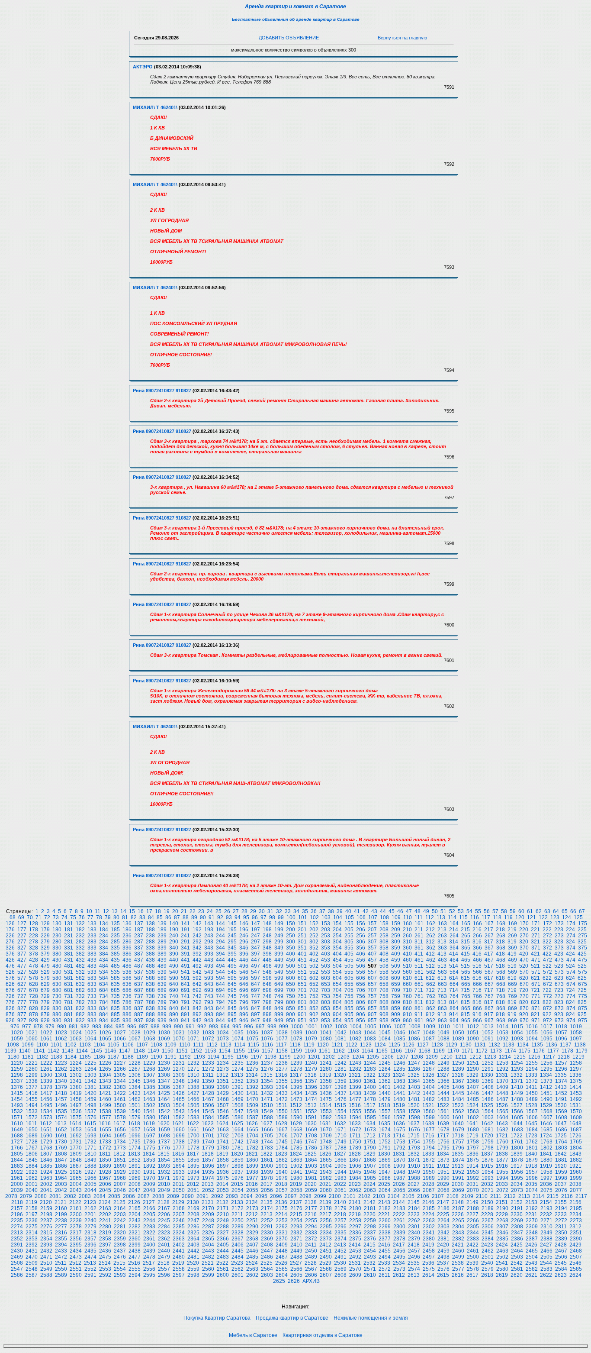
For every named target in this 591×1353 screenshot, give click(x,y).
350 (290, 948)
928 (33, 1020)
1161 (325, 1051)
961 (419, 1020)
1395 (296, 1087)
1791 (385, 1148)
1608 (561, 1117)
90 (203, 917)
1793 (414, 1148)
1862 (282, 1160)
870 (524, 1008)
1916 (502, 1166)
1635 (384, 1124)
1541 (149, 1111)
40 (348, 911)
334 (103, 948)
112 (429, 917)
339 (162, 948)
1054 (517, 1033)
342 (197, 948)
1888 (90, 1166)
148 (267, 923)
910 (407, 1014)
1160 (310, 1051)
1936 (223, 1172)
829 (45, 1008)
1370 (502, 1081)
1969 (134, 1178)
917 (488, 1014)
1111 (198, 1045)
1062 (61, 1039)
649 (278, 984)
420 (523, 954)
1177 (553, 1051)
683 (91, 990)
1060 (32, 1039)
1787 (326, 1148)
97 (263, 917)
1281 (340, 1069)
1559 (414, 1111)
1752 (385, 1142)
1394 (282, 1087)
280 (56, 942)
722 (547, 990)
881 (68, 1014)
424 (570, 954)
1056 (546, 1033)
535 (115, 972)
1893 (164, 1166)
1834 (443, 1154)
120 (519, 917)
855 (348, 1008)
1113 (225, 1045)
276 (10, 942)
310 (407, 942)
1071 (193, 1039)
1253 (502, 1063)
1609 (576, 1117)
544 (220, 972)
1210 (446, 1057)
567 (489, 972)
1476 (340, 1099)
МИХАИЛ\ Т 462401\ (155, 107)
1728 (32, 1142)
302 (313, 942)
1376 (17, 1087)
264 (454, 936)
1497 (76, 1105)
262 (430, 936)
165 (465, 923)
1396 (311, 1087)
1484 (458, 1099)
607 (372, 978)
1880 (546, 1160)
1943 (326, 1172)
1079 (311, 1039)
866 (477, 1008)
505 (348, 966)
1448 (502, 1093)
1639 (443, 1124)
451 (302, 960)
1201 (314, 1057)
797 (255, 1002)
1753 (399, 1142)
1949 (414, 1172)
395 (232, 954)
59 (513, 911)
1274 (237, 1069)
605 (348, 978)
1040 (311, 1033)
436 (127, 960)
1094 (532, 1039)
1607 (546, 1117)
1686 (561, 1130)
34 (296, 911)
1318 (311, 1075)
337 (138, 948)
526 (10, 972)
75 (73, 917)
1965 (76, 1178)
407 (372, 954)
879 (45, 1014)
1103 (85, 1045)
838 (150, 1008)
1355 (282, 1081)
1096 (561, 1039)
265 (465, 936)
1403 (414, 1087)
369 (512, 948)
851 (302, 1008)
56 (487, 911)
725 (582, 990)
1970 (149, 1178)
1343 (105, 1081)
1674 (385, 1130)
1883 (17, 1166)
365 (465, 948)
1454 (17, 1099)
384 (103, 954)
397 (255, 954)
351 (302, 948)
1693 (90, 1136)
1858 (223, 1160)
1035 (237, 1033)
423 (558, 954)
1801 (532, 1148)
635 (115, 984)
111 (418, 917)
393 (208, 954)
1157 (267, 1051)
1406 (458, 1087)
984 (108, 1027)
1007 (400, 1027)
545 (232, 972)
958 (384, 1020)
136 (127, 923)
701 (302, 990)
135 (115, 923)
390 (173, 954)
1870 (399, 1160)
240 (173, 936)
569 (512, 972)
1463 (149, 1099)
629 (45, 984)
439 (162, 960)
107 (372, 917)
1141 (39, 1051)
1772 (105, 1148)
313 (441, 942)
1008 (414, 1027)
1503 (164, 1105)
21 (184, 911)
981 (73, 1027)
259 (395, 936)
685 (115, 990)
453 (325, 960)
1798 (488, 1148)
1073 (223, 1039)
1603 (488, 1117)
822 (547, 1002)
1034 (223, 1033)
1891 (134, 1166)
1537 (90, 1111)
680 (56, 990)
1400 (370, 1087)
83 (142, 917)
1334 (546, 1075)
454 (337, 960)
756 (360, 996)
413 (441, 954)
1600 (443, 1117)
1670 (326, 1130)
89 (194, 917)
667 (489, 984)
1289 (458, 1069)
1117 (281, 1045)
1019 (576, 1027)
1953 (473, 1172)
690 (173, 990)
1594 (355, 1117)
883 (91, 1014)
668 (500, 984)
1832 (414, 1154)
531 (68, 972)
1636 (399, 1124)
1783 (267, 1148)
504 (337, 966)
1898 (237, 1166)
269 (512, 936)
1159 (296, 1051)
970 (524, 1020)
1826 (325, 1154)
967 (489, 1020)
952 (313, 1020)
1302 (76, 1075)
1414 (575, 1087)
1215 (520, 1057)
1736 (149, 1142)
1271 (193, 1069)
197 (255, 930)
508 (384, 966)
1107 (142, 1045)
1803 (561, 1148)
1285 (399, 1069)
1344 (120, 1081)
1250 (458, 1063)
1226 (105, 1063)
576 (10, 978)
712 (430, 990)
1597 (399, 1117)
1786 (311, 1148)
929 (45, 1020)
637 (138, 984)
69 (21, 917)
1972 (179, 1178)
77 (90, 917)
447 (255, 960)
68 (13, 917)
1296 (561, 1069)
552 (313, 972)
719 (512, 990)
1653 (76, 1130)
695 (232, 990)
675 (582, 984)
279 (45, 942)
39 (340, 911)
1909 (399, 1166)
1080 (326, 1039)
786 (127, 1002)
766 (477, 996)
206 (360, 930)
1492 (576, 1099)
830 (56, 1008)
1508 (237, 1105)
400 (290, 954)
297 (255, 942)
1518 (384, 1105)
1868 (370, 1160)
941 (185, 1020)
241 (185, 936)
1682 (502, 1130)
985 (120, 1027)
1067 (134, 1039)
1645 (531, 1124)
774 (570, 996)
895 (232, 1014)
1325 (414, 1075)
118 (497, 917)
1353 (252, 1081)
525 (582, 966)
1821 (252, 1154)
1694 (105, 1136)
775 (582, 996)
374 (570, 948)
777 (21, 1002)
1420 (90, 1093)
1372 (532, 1081)
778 (33, 1002)
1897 (223, 1166)
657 (372, 984)
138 (150, 923)
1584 (208, 1117)
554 (337, 972)
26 (227, 911)
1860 (252, 1160)
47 (409, 911)
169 (512, 923)
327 (21, 948)
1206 (388, 1057)
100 (291, 917)
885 (115, 1014)
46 (400, 911)
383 (91, 954)
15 (132, 911)
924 (570, 1014)
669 (512, 984)
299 (278, 942)
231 (68, 936)
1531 (575, 1105)
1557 (385, 1111)
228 (33, 936)
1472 (282, 1099)
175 (582, 923)
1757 (458, 1142)
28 (244, 911)
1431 (252, 1093)
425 (582, 954)
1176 (539, 1051)
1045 (385, 1033)
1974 (208, 1178)
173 (559, 923)
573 (559, 972)
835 (115, 1008)
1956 (517, 1172)
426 (10, 960)
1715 (414, 1136)
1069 (164, 1039)
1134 (523, 1045)
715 (465, 990)
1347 (164, 1081)
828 (33, 1008)
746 (243, 996)
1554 (340, 1111)
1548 (252, 1111)
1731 (76, 1142)
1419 (76, 1093)
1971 (164, 1178)
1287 (429, 1069)
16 (141, 911)
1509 (252, 1105)
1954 (488, 1172)
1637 (414, 1124)
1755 (429, 1142)
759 (395, 996)
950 (290, 1020)
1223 (61, 1063)
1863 (296, 1160)
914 (453, 1014)
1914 (472, 1166)
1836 (472, 1154)
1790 (370, 1148)
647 (255, 984)
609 (395, 978)
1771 (90, 1148)
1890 (120, 1166)
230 (56, 936)
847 (255, 1008)
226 (10, 936)
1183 (56, 1057)
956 (360, 1020)
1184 (71, 1057)
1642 (487, 1124)
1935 (208, 1172)
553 (325, 972)
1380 (76, 1087)
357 (372, 948)
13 (115, 911)
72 (47, 917)
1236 (252, 1063)
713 (441, 990)
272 (547, 936)
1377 (32, 1087)
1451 (546, 1093)
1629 (296, 1124)
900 (290, 1014)
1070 (179, 1039)
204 (337, 930)
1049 (443, 1033)
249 (278, 936)
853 (325, 1008)
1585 (223, 1117)
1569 (561, 1111)
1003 (341, 1027)
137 (138, 923)
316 (477, 942)
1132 (494, 1045)
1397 (326, 1087)
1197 (256, 1057)
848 (267, 1008)
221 (535, 930)
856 (360, 1008)
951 (302, 1020)
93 (229, 917)
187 (138, 930)
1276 (267, 1069)
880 (56, 1014)
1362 (385, 1081)
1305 (120, 1075)
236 (127, 936)
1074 (237, 1039)
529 (45, 972)
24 (210, 911)
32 (279, 911)
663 (442, 984)
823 (558, 1002)
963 (442, 1020)
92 (220, 917)
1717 (443, 1136)
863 (442, 1008)
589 (162, 978)
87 (177, 917)
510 (407, 966)
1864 (311, 1160)
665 (465, 984)
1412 (546, 1087)
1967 (105, 1178)
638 (150, 984)
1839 (517, 1154)
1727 (17, 1142)
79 (108, 917)
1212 (475, 1057)
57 (495, 911)
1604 (502, 1117)
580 (56, 978)
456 (360, 960)
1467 (208, 1099)
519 (512, 966)
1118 (295, 1045)
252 (313, 936)
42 (366, 911)
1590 (296, 1117)
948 (267, 1020)
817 (488, 1002)
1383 (120, 1087)
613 (441, 978)
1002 (326, 1027)
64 (556, 911)
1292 (502, 1069)
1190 (156, 1057)
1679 (458, 1130)
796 (243, 1002)
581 (68, 978)
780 (56, 1002)
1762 (532, 1142)
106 (361, 917)
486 (127, 966)
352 (313, 948)
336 (127, 948)
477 (21, 966)
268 (500, 936)
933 (91, 1020)
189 (162, 930)
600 (290, 978)
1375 (576, 1081)
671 (535, 984)
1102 (71, 1045)
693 (208, 990)
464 (454, 960)
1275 (252, 1069)
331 (68, 948)
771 (535, 996)
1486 (488, 1099)
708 (384, 990)
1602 (473, 1117)
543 (208, 972)
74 (64, 917)
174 (570, 923)
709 (395, 990)
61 (530, 911)
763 (442, 996)
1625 (237, 1124)
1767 (32, 1148)
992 (201, 1027)
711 (418, 990)
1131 (480, 1045)
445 (232, 960)
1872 (429, 1160)
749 (278, 996)
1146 (110, 1051)
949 (278, 1020)
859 (395, 1008)
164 (454, 923)
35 (305, 911)
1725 (561, 1136)
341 (185, 948)
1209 (432, 1057)
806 (360, 1002)
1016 (532, 1027)
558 (384, 972)
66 (573, 911)
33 (288, 911)
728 (33, 996)
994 (225, 1027)
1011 (458, 1027)
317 (488, 942)
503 (325, 966)
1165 (382, 1051)
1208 (417, 1057)
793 (208, 1002)
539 (162, 972)
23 (201, 911)
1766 (17, 1148)
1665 (252, 1130)
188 (150, 930)
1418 (61, 1093)
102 (314, 917)
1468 (223, 1099)
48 (417, 911)
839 (162, 1008)
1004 (356, 1027)
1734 (120, 1142)
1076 (267, 1039)
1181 (28, 1057)
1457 (61, 1099)
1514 (325, 1105)
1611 (31, 1124)
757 (372, 996)
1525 (487, 1105)
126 (10, 923)
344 (220, 948)
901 (302, 1014)
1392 (252, 1087)
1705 (267, 1136)
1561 (443, 1111)
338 (150, 948)
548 (267, 972)
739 (162, 996)
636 (127, 984)
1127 (423, 1045)
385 (115, 954)
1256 (546, 1063)
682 (80, 990)
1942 (311, 1172)
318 (500, 942)
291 (185, 942)
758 (384, 996)
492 (197, 966)
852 (313, 1008)
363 (442, 948)
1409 (502, 1087)
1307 (149, 1075)
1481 (414, 1099)
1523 (458, 1105)
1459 (90, 1099)
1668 (296, 1130)
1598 (414, 1117)
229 (45, 936)
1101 (56, 1045)
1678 (443, 1130)
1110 (184, 1045)
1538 (105, 1111)
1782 (252, 1148)
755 (348, 996)
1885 (46, 1166)
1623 (208, 1124)
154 (337, 923)
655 (348, 984)
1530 (561, 1105)
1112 (212, 1045)
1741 (223, 1142)
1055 (532, 1033)
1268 (149, 1069)
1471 (267, 1099)
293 (208, 942)
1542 (164, 1111)
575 (582, 972)
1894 (179, 1166)
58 (504, 911)
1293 (517, 1069)
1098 (13, 1045)
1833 (428, 1154)
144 (220, 923)
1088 (443, 1039)
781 (68, 1002)
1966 (90, 1178)
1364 (414, 1081)
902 (313, 1014)
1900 (267, 1166)
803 (325, 1002)
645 (232, 984)
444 (220, 960)
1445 (458, 1093)
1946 (370, 1172)
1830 (384, 1154)
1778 (193, 1148)
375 (582, 948)
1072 (208, 1039)
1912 (443, 1166)
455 (348, 960)
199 (278, 930)
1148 (139, 1051)
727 (21, 996)
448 (267, 960)
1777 (179, 1148)
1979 (282, 1178)
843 (208, 1008)
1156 (253, 1051)
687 (138, 990)
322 (547, 942)
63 (547, 911)
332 (80, 948)
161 (419, 923)
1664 (237, 1130)
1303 (90, 1075)
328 (33, 948)
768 (500, 996)
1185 (85, 1057)
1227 (120, 1063)
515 (465, 966)
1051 (473, 1033)
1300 (46, 1075)
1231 (179, 1063)
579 (45, 978)
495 (232, 966)
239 (162, 936)
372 (547, 948)
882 (80, 1014)
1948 (399, 1172)
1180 (13, 1057)
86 (168, 917)
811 (418, 1002)
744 (220, 996)
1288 (443, 1069)
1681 (488, 1130)
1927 (90, 1172)
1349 (193, 1081)
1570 (576, 1111)
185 (115, 930)
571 (535, 972)
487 (138, 966)
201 (302, 930)
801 (302, 1002)
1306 (134, 1075)
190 (173, 930)
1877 (502, 1160)
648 (267, 984)
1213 (490, 1057)
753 (325, 996)
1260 (32, 1069)
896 (243, 1014)
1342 (90, 1081)
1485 (473, 1099)
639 (162, 984)
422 (547, 954)
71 (38, 917)
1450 (532, 1093)
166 (477, 923)
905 (348, 1014)
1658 (149, 1130)
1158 (282, 1051)
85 (160, 917)
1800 (517, 1148)
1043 (355, 1033)
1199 (285, 1057)
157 (372, 923)
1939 (267, 1172)
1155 (239, 1051)
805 (348, 1002)
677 (21, 990)
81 (125, 917)
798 (267, 1002)
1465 (179, 1099)
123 (554, 917)
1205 (373, 1057)
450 (290, 960)
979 (50, 1027)
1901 (282, 1166)
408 (384, 954)
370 (524, 948)
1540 (134, 1111)
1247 (414, 1063)
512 (430, 966)
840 (173, 1008)
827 (21, 1008)
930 (56, 1020)
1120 (323, 1045)
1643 (502, 1124)
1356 (296, 1081)
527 (21, 972)
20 (175, 911)
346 (243, 948)
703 (325, 990)
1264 (90, 1069)
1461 (120, 1099)
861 (419, 1008)
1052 (488, 1033)
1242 (340, 1063)
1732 (90, 1142)
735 (115, 996)
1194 (213, 1057)
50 (435, 911)
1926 (76, 1172)
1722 (517, 1136)
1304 (105, 1075)
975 (582, 1020)
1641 (472, 1124)
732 (80, 996)
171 (535, 923)
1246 (399, 1063)
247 (255, 936)
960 (407, 1020)
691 (185, 990)
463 (442, 960)
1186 (99, 1057)
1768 (46, 1148)
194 (220, 930)
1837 (487, 1154)
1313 (237, 1075)
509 (395, 966)
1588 (267, 1117)
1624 (222, 1124)
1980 (296, 1178)
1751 (370, 1142)
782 (80, 1002)
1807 (46, 1154)
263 (442, 936)
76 (82, 917)
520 (523, 966)
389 (162, 954)
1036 (252, 1033)
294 (220, 942)
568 (500, 972)
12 (106, 911)
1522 (443, 1105)
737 (138, 996)
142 (197, 923)
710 (407, 990)
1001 (311, 1027)
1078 (296, 1039)
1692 (76, 1136)
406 (360, 954)
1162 (339, 1051)
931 (68, 1020)
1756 (443, 1142)
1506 (208, 1105)
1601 (458, 1117)
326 (10, 948)
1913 (458, 1166)
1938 (252, 1172)
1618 (134, 1124)
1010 (444, 1027)
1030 (164, 1033)
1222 (46, 1063)
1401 (385, 1087)
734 (103, 996)
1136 (551, 1045)
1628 (281, 1124)
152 (313, 923)
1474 (311, 1099)
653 (325, 984)
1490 (546, 1099)
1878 (517, 1160)
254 (337, 936)
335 (115, 948)
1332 (517, 1075)
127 (21, 923)
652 (313, 984)
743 (208, 996)
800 (290, 1002)
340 (173, 948)
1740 (208, 1142)
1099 (28, 1045)
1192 (185, 1057)
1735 (134, 1142)
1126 (408, 1045)
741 (185, 996)
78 (99, 917)
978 (38, 1027)
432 (80, 960)
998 (271, 1027)
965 (465, 1020)
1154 (225, 1051)
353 (325, 948)
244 (220, 936)
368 (500, 948)
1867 (355, 1160)
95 (246, 917)
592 (197, 978)
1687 (576, 1130)
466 (477, 960)
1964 (61, 1178)
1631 (325, 1124)
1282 (355, 1069)
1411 (531, 1087)
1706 (282, 1136)
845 (232, 1008)
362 (430, 948)
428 (33, 960)
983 (96, 1027)
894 (220, 1014)
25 (218, 911)
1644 (517, 1124)
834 (103, 1008)
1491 (561, 1099)
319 (512, 942)
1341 (76, 1081)
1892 (149, 1166)
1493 (17, 1105)
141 (185, 923)
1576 (90, 1117)
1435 (311, 1093)
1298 (17, 1075)
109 (396, 917)
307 (372, 942)
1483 (443, 1099)
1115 (253, 1045)
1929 (120, 1172)
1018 (561, 1027)
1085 (399, 1039)
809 (395, 1002)
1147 (125, 1051)
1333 (531, 1075)
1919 (546, 1166)
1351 (223, 1081)
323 (558, 942)
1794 (429, 1148)
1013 (488, 1027)
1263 (76, 1069)
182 (80, 930)
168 (500, 923)
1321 (355, 1075)
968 (500, 1020)
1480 (399, 1099)
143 (208, 923)
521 (535, 966)
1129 (451, 1045)
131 (68, 923)
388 (150, 954)
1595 (370, 1117)
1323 (384, 1075)
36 (314, 911)
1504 (179, 1105)
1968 (120, 1178)
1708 (311, 1136)
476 (10, 966)
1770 (76, 1148)
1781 (237, 1148)
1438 (355, 1093)
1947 (385, 1172)
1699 (179, 1136)
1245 (385, 1063)
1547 (237, 1111)
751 (302, 996)
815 (465, 1002)
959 (395, 1020)
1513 (311, 1105)
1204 (358, 1057)
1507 (223, 1105)
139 (162, 923)
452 (313, 960)
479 (45, 966)
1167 (410, 1051)
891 (185, 1014)
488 (150, 966)
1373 (546, 1081)
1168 (424, 1051)
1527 (517, 1105)
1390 (223, 1087)
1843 (575, 1154)
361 (419, 948)
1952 (458, 1172)
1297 (576, 1069)
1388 (193, 1087)
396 (243, 954)
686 (127, 990)
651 (302, 984)
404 (337, 954)
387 (138, 954)
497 (255, 966)
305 (348, 942)
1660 (179, 1130)
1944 (340, 1172)
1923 (32, 1172)
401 (302, 954)
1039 (296, 1033)
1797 (473, 1148)
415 (465, 954)
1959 (561, 1172)
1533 (32, 1111)
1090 (473, 1039)
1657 (134, 1130)
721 (535, 990)
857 (372, 1008)
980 (61, 1027)
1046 (399, 1033)
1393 (267, 1087)
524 (570, 966)
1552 (311, 1111)
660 (407, 984)
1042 (340, 1033)
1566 (517, 1111)
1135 (537, 1045)
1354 (267, 1081)
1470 (252, 1099)
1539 (120, 1111)
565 (465, 972)
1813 (134, 1154)
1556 (370, 1111)
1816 (178, 1154)
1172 (482, 1051)
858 (384, 1008)
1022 (46, 1033)
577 (21, 978)
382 (80, 954)
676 (10, 990)
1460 (105, 1099)
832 (80, 1008)
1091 (488, 1039)
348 (267, 948)
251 (302, 936)
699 (278, 990)
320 (523, 942)
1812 (119, 1154)
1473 (296, 1099)
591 (185, 978)
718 (500, 990)
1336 (575, 1075)
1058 (576, 1033)
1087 (429, 1039)
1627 (266, 1124)
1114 (239, 1045)
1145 (96, 1051)
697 (255, 990)
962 (430, 1020)
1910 (414, 1166)
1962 (32, 1178)
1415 (17, 1093)
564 (454, 972)
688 (150, 990)
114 (452, 917)
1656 (120, 1130)
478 (33, 966)
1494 (32, 1105)
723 (558, 990)
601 (302, 978)
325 (582, 942)
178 (33, 930)
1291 (488, 1069)
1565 (502, 1111)
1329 (472, 1075)
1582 (179, 1117)
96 (255, 917)
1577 (105, 1117)
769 (512, 996)
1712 (369, 1136)
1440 (385, 1093)
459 (395, 960)
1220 (17, 1063)
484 (103, 966)
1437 (340, 1093)
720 (523, 990)
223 (558, 930)
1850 (105, 1160)
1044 (370, 1033)
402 (313, 954)
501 (302, 966)
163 (442, 923)
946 (243, 1020)
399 (278, 954)
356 (360, 948)
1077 (282, 1039)
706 (360, 990)
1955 (502, 1172)
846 (243, 1008)
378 (33, 954)
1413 (561, 1087)
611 (418, 978)
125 (578, 917)
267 (489, 936)
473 (559, 960)
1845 (32, 1160)
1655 (105, 1130)
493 (208, 966)
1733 (105, 1142)
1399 (355, 1087)
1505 (193, 1105)
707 (372, 990)
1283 (370, 1069)
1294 (532, 1069)
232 (80, 936)
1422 (120, 1093)
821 (535, 1002)
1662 (208, 1130)
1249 (443, 1063)
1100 (42, 1045)
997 (260, 1027)
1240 (311, 1063)
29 (253, 911)
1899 (252, 1166)
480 (56, 966)
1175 (524, 1051)
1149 (153, 1051)
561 (419, 972)
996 (248, 1027)
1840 (531, 1154)
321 (535, 942)
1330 (487, 1075)
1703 (237, 1136)
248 (267, 936)
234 (103, 936)
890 (173, 1014)
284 (103, 942)
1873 (443, 1160)
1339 (46, 1081)
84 (151, 917)
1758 (473, 1142)
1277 (282, 1069)
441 (185, 960)
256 (360, 936)
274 (570, 936)
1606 (532, 1117)
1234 (223, 1063)
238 (150, 936)
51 (443, 911)
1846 (46, 1160)
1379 (61, 1087)
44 (383, 911)
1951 (443, 1172)
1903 (311, 1166)
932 (80, 1020)
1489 (532, 1099)
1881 (561, 1160)
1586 (237, 1117)
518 (500, 966)
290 (173, 942)
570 (524, 972)
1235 (237, 1063)
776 (10, 1002)
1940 (282, 1172)
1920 (561, 1166)
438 (150, 960)
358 (384, 948)
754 (337, 996)
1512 (296, 1105)
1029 (149, 1033)
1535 (61, 1111)
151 (302, 923)
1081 (340, 1039)
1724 (546, 1136)
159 (395, 923)
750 (290, 996)
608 (384, 978)
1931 (149, 1172)
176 (10, 930)
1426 (179, 1093)
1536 (76, 1111)
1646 (546, 1124)
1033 (208, 1033)
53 (461, 911)
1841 (546, 1154)
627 (21, 984)
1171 (467, 1051)
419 (512, 954)
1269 (164, 1069)
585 (115, 978)
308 (384, 942)
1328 (458, 1075)
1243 (355, 1063)
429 (45, 960)
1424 (149, 1093)
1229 (149, 1063)
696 (243, 990)
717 (488, 990)
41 (357, 911)
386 (127, 954)
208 (384, 930)
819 (512, 1002)
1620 (163, 1124)
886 (127, 1014)
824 (570, 1002)
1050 (458, 1033)
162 (430, 923)
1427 (193, 1093)
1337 (17, 1081)
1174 (510, 1051)
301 (302, 942)
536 (127, 972)
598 (267, 978)
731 (68, 996)
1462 (134, 1099)
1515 (340, 1105)
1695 (120, 1136)
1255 (532, 1063)
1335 (561, 1075)
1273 (223, 1069)
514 (453, 966)
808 (384, 1002)
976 (14, 1027)
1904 (326, 1166)
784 (103, 1002)
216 (477, 930)
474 (570, 960)
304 (337, 942)
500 (290, 966)
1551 (296, 1111)
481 (68, 966)
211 (418, 930)
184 (103, 930)
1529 (546, 1105)
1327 (443, 1075)
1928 (105, 1172)
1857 (208, 1160)
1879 (532, 1160)
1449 (517, 1093)
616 (477, 978)
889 (162, 1014)
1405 (443, 1087)
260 (407, 936)
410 (407, 954)
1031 (179, 1033)
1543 (179, 1111)
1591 (311, 1117)
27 (236, 911)
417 (488, 954)
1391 (237, 1087)
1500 (120, 1105)
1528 (531, 1105)
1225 (90, 1063)
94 (237, 917)
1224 (76, 1063)
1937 (237, 1172)
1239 (296, 1063)
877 (21, 1014)
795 (232, 1002)
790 (173, 1002)
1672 (355, 1130)
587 (138, 978)
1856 (193, 1160)
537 (138, 972)
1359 (340, 1081)
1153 (210, 1051)
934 (103, 1020)
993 (213, 1027)
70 (30, 917)
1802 (546, 1148)
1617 (119, 1124)
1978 (267, 1178)
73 (56, 917)
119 (508, 917)
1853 (149, 1160)
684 (103, 990)
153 (325, 923)
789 (162, 1002)
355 (348, 948)
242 (197, 936)
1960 (576, 1172)
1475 (326, 1099)
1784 (282, 1148)
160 (407, 923)
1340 (61, 1081)
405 (348, 954)
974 (570, 1020)
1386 (164, 1087)
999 (283, 1027)
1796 (458, 1148)
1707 (296, 1136)
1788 (340, 1148)
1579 (134, 1117)
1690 (46, 1136)
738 (150, 996)
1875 (473, 1160)
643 (208, 984)
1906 (355, 1166)
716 (477, 990)
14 (123, 911)
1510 (267, 1105)
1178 (567, 1051)
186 (127, 930)
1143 (68, 1051)
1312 (222, 1075)
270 (524, 936)
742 (197, 996)
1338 (32, 1081)
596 (243, 978)
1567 (532, 1111)
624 (570, 978)
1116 (267, 1045)
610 (407, 978)
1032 (193, 1033)
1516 (355, 1105)
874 (570, 1008)
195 (232, 930)
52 (452, 911)
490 (173, 966)
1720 (487, 1136)
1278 (296, 1069)
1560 (429, 1111)
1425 (164, 1093)
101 (302, 917)
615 (465, 978)
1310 (193, 1075)
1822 (266, 1154)
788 (150, 1002)
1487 (502, 1099)
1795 (443, 1148)
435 (115, 960)
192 (197, 930)
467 (489, 960)
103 (326, 917)
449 (278, 960)
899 (278, 1014)
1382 (105, 1087)
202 (313, 930)
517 (488, 966)
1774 (134, 1148)
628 (33, 984)
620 (523, 978)
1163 (353, 1051)
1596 (385, 1117)
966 (477, 1020)
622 (547, 978)
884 (103, 1014)
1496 (61, 1105)
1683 (517, 1130)
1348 (179, 1081)
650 (290, 984)
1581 (164, 1117)
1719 (472, 1136)
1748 (326, 1142)
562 (430, 972)
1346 (149, 1081)
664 (454, 984)
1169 (439, 1051)
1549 (267, 1111)
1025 (90, 1033)
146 (243, 923)
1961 (17, 1178)
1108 (156, 1045)
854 (337, 1008)
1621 (178, 1124)
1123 (366, 1045)
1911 (428, 1166)
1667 (282, 1130)
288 (150, 942)
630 (56, 984)
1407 (473, 1087)
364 (454, 948)
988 (155, 1027)
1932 (164, 1172)
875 (582, 1008)
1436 (326, 1093)
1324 (399, 1075)
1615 (90, 1124)
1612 (46, 1124)
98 (272, 917)
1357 (311, 1081)
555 (348, 972)
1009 (429, 1027)
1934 (193, 1172)
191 (185, 930)
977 (26, 1027)
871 (535, 1008)
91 (212, 917)
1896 (208, 1166)
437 (138, 960)
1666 (267, 1130)
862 (430, 1008)
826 (10, 1008)
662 (430, 984)
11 (97, 911)
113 (441, 917)
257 (372, 936)
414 (453, 954)
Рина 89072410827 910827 (162, 390)
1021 (32, 1033)
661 (419, 984)
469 (512, 960)
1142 (53, 1051)
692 (197, 990)
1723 (531, 1136)
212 (430, 930)
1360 (355, 1081)
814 (453, 1002)
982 (85, 1027)
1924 (46, 1172)
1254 (517, 1063)
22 (193, 911)
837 (138, 1008)
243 (208, 936)
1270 (179, 1069)
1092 (502, 1039)
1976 (237, 1178)
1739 (193, 1142)
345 (232, 948)
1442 (414, 1093)
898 (267, 1014)
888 (150, 1014)
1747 (311, 1142)
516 (477, 966)
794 (220, 1002)
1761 (517, 1142)
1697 (149, 1136)
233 (91, 936)
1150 (167, 1051)
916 (477, 1014)
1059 (17, 1039)
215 (465, 930)
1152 (196, 1051)
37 (322, 911)
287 (138, 942)
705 (348, 990)
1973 (193, 1178)
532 (80, 972)
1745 (282, 1142)
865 (465, 1008)
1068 (149, 1039)
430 (56, 960)
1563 (473, 1111)
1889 (105, 1166)
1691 (61, 1136)
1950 (429, 1172)
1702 (223, 1136)
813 (441, 1002)
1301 (61, 1075)
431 (68, 960)
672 (547, 984)
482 (80, 966)
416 (477, 954)
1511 (281, 1105)
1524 (472, 1105)
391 (185, 954)
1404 (429, 1087)
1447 (488, 1093)
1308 (164, 1075)
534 (103, 972)
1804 (576, 1148)
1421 (105, 1093)
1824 (296, 1154)
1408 (488, 1087)
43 (374, 911)
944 (220, 1020)
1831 (399, 1154)
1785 (296, 1148)
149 (278, 923)
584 (103, 978)
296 (243, 942)
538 (150, 972)
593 (208, 978)
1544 (193, 1111)
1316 (281, 1075)
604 (337, 978)
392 (197, 954)
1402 (399, 1087)
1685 (546, 1130)
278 (33, 942)
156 (360, 923)
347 (255, 948)
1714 (399, 1136)
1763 (546, 1142)
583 (91, 978)
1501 (134, 1105)
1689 (32, 1136)
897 (255, 1014)
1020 (17, 1033)
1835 (458, 1154)
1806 (32, 1154)
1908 (385, 1166)
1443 (429, 1093)
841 (185, 1008)
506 (360, 966)
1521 (428, 1105)
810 (407, 1002)
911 (418, 1014)
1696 (134, 1136)
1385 (149, 1087)
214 (453, 930)
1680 (473, 1130)
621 (535, 978)
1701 (208, 1136)
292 (197, 942)
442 (197, 960)
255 (348, 936)
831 (68, 1008)
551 (302, 972)
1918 (531, 1166)
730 (56, 996)
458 (384, 960)
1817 (193, 1154)
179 (45, 930)
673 (559, 984)
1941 (296, 1172)
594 (220, 978)
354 (337, 948)
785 (115, 1002)
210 (407, 930)
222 (547, 930)
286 (127, 942)
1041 (326, 1033)
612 (430, 978)
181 (68, 930)
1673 (370, 1130)
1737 (164, 1142)
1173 (496, 1051)
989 (166, 1027)
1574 (61, 1117)
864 (454, 1008)
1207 (402, 1057)
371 (535, 948)
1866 (340, 1160)
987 (143, 1027)
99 (281, 917)
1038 (282, 1033)
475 (582, 960)
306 (360, 942)
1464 (164, 1099)
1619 (149, 1124)
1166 (396, 1051)
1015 (517, 1027)
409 (395, 954)
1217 (549, 1057)
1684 (532, 1130)
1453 (576, 1093)
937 (138, 1020)
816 (477, 1002)
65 (565, 911)
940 (173, 1020)
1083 (370, 1039)
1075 (252, 1039)
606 (360, 978)
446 (243, 960)
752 (313, 996)
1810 (90, 1154)
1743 (252, 1142)
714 (453, 990)
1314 (252, 1075)
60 (521, 911)
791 (185, 1002)
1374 (561, 1081)
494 (220, 966)
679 (45, 990)
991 (190, 1027)
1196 (242, 1057)
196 (243, 930)
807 (372, 1002)
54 (469, 911)
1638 (428, 1124)
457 (372, 960)
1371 (517, 1081)
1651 (46, 1130)
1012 (473, 1027)
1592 (326, 1117)
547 (255, 972)
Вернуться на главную (402, 37)
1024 (76, 1033)
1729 (46, 1142)
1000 (297, 1027)
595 (232, 978)
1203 (343, 1057)
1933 (179, 1172)
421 (535, 954)
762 (430, 996)
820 (523, 1002)
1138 (580, 1045)
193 (208, 930)
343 (208, 948)
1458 (76, 1099)
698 (267, 990)
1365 (429, 1081)
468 (500, 960)
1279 (311, 1069)
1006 (385, 1027)
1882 (576, 1160)
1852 (134, 1160)
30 (262, 911)
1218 (564, 1057)
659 (395, 984)
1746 (296, 1142)
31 (270, 911)
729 (45, 996)
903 (325, 1014)
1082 (355, 1039)
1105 (113, 1045)
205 (348, 930)
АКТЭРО (143, 66)
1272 (208, 1069)
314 (453, 942)
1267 (134, 1069)
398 (267, 954)
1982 (326, 1178)
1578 (120, 1117)
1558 (399, 1111)
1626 (252, 1124)
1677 (429, 1130)
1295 (546, 1069)
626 (10, 984)
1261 (46, 1069)
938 (150, 1020)
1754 (414, 1142)
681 (68, 990)
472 (547, 960)
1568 (546, 1111)
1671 (340, 1130)
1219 (578, 1057)
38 (331, 911)
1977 (252, 1178)
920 (523, 1014)
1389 (208, 1087)
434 (103, 960)
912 (430, 1014)
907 (372, 1014)
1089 (458, 1039)
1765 (576, 1142)
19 (167, 911)
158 (384, 923)
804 (337, 1002)
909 (395, 1014)
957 (372, 1020)
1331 (502, 1075)
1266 (120, 1069)
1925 (61, 1172)
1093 (517, 1039)
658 (384, 984)
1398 (340, 1087)
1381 (90, 1087)
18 (158, 911)
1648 (575, 1124)
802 (313, 1002)
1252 (488, 1063)
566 (477, 972)
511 (418, 966)
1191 (171, 1057)
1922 (17, 1172)
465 (465, 960)
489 (162, 966)
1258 (576, 1063)
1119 (309, 1045)
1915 (487, 1166)
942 (197, 1020)
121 (531, 917)
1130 (466, 1045)
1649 (17, 1130)
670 (524, 984)
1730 (61, 1142)
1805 (17, 1154)
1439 (370, 1093)
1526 (502, 1105)
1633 (355, 1124)
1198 (270, 1057)
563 (442, 972)
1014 (502, 1027)
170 (524, 923)
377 (21, 954)
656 (360, 984)
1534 (46, 1111)
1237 (267, 1063)
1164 (367, 1051)
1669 (311, 1130)
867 (489, 1008)
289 (162, 942)
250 (290, 936)
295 (232, 942)
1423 (134, 1093)
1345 (134, 1081)
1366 (443, 1081)
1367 (458, 1081)
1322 (369, 1075)
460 (407, 960)
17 (149, 911)
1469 (237, 1099)
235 (115, 936)
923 (558, 1014)
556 (360, 972)
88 (186, 917)
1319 (325, 1075)
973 (559, 1020)
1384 (134, 1087)
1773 (120, 1148)
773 (559, 996)
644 (220, 984)
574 (570, 972)
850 (290, 1008)
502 (313, 966)
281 (68, 942)
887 (138, 1014)
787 (138, 1002)
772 (547, 996)
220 (523, 930)
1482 (429, 1099)
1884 (32, 1166)
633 (91, 984)
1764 (561, 1142)
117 (486, 917)
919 (512, 1014)
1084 (385, 1039)
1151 (182, 1051)
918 (500, 1014)
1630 (311, 1124)
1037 (267, 1033)
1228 (134, 1063)
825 (582, 1002)
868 (500, 1008)
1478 (370, 1099)
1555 (355, 1111)
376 (10, 954)
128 (33, 923)
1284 (385, 1069)
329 (45, 948)
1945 (355, 1172)
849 (278, 1008)
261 (419, 936)
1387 (179, 1087)
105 (349, 917)
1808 (61, 1154)
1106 (128, 1045)
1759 (488, 1142)
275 (582, 936)
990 (178, 1027)
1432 (267, 1093)
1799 (502, 1148)
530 (56, 972)
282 (80, 942)
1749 (340, 1142)
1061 (46, 1039)
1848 (76, 1160)
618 (500, 978)
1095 (546, 1039)
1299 (32, 1075)
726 (10, 996)
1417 (46, 1093)
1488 (517, 1099)
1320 (340, 1075)
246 (243, 936)
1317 (296, 1075)
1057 (561, 1033)
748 (267, 996)
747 (255, 996)
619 (512, 978)
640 (173, 984)
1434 (296, 1093)
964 (454, 1020)
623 (558, 978)
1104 (99, 1045)
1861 (267, 1160)
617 (488, 978)
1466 (193, 1099)
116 (474, 917)
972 (547, 1020)
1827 (340, 1154)
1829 (369, 1154)
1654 (90, 1130)
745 (232, 996)
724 (570, 990)
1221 (32, 1063)
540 (173, 972)
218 (500, 930)
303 (325, 942)
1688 (17, 1136)
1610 (17, 1124)
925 (582, 1014)
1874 (458, 1160)
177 (21, 930)
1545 (208, 1111)
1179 (582, 1051)
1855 (179, 1160)
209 (395, 930)
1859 (237, 1160)
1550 (282, 1111)
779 (45, 1002)
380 (56, 954)
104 (337, 917)
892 (197, 1014)
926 (10, 1020)
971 (535, 1020)
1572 (32, 1117)
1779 (208, 1148)
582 (80, 978)
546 (243, 972)
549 (278, 972)
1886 (61, 1166)
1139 (10, 1051)
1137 (566, 1045)
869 (512, 1008)
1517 (369, 1105)
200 (290, 930)
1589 (282, 1117)
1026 (105, 1033)
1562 (458, 1111)
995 (236, 1027)
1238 (282, 1063)
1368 (473, 1081)
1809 (76, 1154)
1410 (517, 1087)
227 (21, 936)
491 (185, 966)
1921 (575, 1166)
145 (232, 923)
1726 (575, 1136)
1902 (296, 1166)
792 (197, 1002)
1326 (428, 1075)
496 (243, 966)
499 (278, 966)
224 (570, 930)
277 (21, 942)
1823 (281, 1154)
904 (337, 1014)
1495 (46, 1105)
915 (465, 1014)
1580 (149, 1117)
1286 (414, 1069)
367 (489, 948)
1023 (61, 1033)
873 (559, 1008)
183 (91, 930)
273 (559, 936)
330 (56, 948)
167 (489, 923)
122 (543, 917)
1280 (326, 1069)
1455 (32, 1099)
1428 (208, 1093)
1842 (561, 1154)
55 (478, 911)
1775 (149, 1148)
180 (56, 930)
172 (547, 923)
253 (325, 936)
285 (115, 942)
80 (116, 917)
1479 (385, 1099)
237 (138, 936)
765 (465, 996)
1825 (311, 1154)
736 (127, 996)
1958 (546, 1172)
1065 (105, 1039)
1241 (326, 1063)
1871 (414, 1160)
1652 (61, 1130)
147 (255, 923)
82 (134, 917)
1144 (82, 1051)
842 (197, 1008)
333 (91, 948)
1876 (488, 1160)
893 (208, 1014)
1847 (61, 1160)
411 (418, 954)
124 (566, 917)
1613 (61, 1124)
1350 (208, 1081)
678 (33, 990)
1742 (237, 1142)
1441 (399, 1093)
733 (91, 996)
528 (33, 972)
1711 (355, 1136)
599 (278, 978)
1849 (90, 1160)
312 (430, 942)
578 (33, 978)
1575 (76, 1117)
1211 (461, 1057)
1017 (546, 1027)
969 (512, 1020)
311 (418, 942)
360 (407, 948)
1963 (46, 1178)
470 (524, 960)
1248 (429, 1063)
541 (185, 972)
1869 (385, 1160)
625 (582, 978)
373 (559, 948)
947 (255, 1020)
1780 (223, 1148)
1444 (443, 1093)
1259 (17, 1069)
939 (162, 1020)
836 (127, 1008)
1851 (120, 1160)
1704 (252, 1136)
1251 (473, 1063)
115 (463, 917)
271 (535, 936)
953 (325, 1020)
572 (547, 972)
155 (348, 923)
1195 (228, 1057)
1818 (208, 1154)
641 (185, 984)
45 (392, 911)
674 (570, 984)
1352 (237, 1081)
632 (80, 984)
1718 (458, 1136)
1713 (384, 1136)
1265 (105, 1069)
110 (407, 917)
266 (477, 936)
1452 (561, 1093)
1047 (414, 1033)
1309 (179, 1075)
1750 (355, 1142)
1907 (370, 1166)
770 (524, 996)
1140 (25, 1051)
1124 (380, 1045)
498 (267, 966)
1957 (532, 1172)
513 (441, 966)
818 (500, 1002)
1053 (502, 1033)
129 (45, 923)
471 (535, 960)
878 (33, 1014)
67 (582, 911)
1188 (128, 1057)
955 (348, 1020)
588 (150, 978)
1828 (355, 1154)
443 (208, 960)
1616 (105, 1124)
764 (454, 996)
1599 (429, 1117)
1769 (61, 1148)
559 (395, 972)
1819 (222, 1154)
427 (21, 960)
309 (395, 942)
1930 (134, 1172)
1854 (164, 1160)
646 (243, 984)
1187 (113, 1057)
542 (197, 972)
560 (407, 972)
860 (407, 1008)
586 (127, 978)
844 (220, 1008)
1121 (337, 1045)
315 (465, 942)
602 (313, 978)
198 (267, 930)
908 (384, 1014)
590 (173, 978)
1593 (340, 1117)
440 (173, 960)
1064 (90, 1039)
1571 (17, 1117)
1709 (326, 1136)
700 (290, 990)
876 (10, 1014)
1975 (223, 1178)
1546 (223, 1111)
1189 (142, 1057)
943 (208, 1020)
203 (325, 930)
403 (325, 954)
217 (488, 930)
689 (162, 990)
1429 (223, 1093)
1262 (61, 1069)
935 (115, 1020)
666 (477, 984)
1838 (502, 1154)
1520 (414, 1105)
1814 (149, 1154)
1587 (252, 1117)
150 (290, 923)
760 (407, 996)
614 (453, 978)
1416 (32, 1093)
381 (68, 954)
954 (337, 1020)
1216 (534, 1057)
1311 (208, 1075)
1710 (340, 1136)
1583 (193, 1117)
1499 (105, 1105)
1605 (517, 1117)
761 (419, 996)
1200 (299, 1057)
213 (441, 930)
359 (395, 948)
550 (290, 972)
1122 (351, 1045)
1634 (369, 1124)
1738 (179, 1142)
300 (290, 942)
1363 (399, 1081)
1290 (473, 1069)
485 (115, 966)
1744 (267, 1142)
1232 (193, 1063)
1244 (370, 1063)
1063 (76, 1039)
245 (232, 936)
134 (103, 923)
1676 (414, 1130)
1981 (311, 1178)
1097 (576, 1039)
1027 (120, 1033)
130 (56, 923)
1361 (370, 1081)
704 (337, 990)
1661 (193, 1130)
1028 (134, 1033)
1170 (453, 1051)
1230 (164, 1063)
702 (313, 990)
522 (547, 966)
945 (232, 1020)
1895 (193, 1166)
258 (384, 936)
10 (89, 911)
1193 (199, 1057)
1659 (164, 1130)
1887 (76, 1166)
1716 (428, 1136)
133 (91, 923)
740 (173, 996)
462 (430, 960)
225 (582, 930)
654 (337, 984)
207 (372, 930)
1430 (237, 1093)
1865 (326, 1160)
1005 (370, 1027)
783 (91, 1002)
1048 (429, 1033)
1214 (505, 1057)
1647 (561, 1124)
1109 (171, 1045)
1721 (502, 1136)
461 (419, 960)
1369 (488, 1081)
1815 (163, 1154)
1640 (458, 1124)
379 (45, 954)
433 (91, 960)
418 (500, 954)
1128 (437, 1045)
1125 (394, 1045)
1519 (399, 1105)
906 (360, 1014)
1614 (75, 1124)
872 (547, 1008)
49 (426, 911)
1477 (355, 1099)
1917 (517, 1166)
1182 (42, 1057)
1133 (508, 1045)
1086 (414, 1039)
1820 (237, 1154)
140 (173, 923)
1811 (105, 1154)
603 (325, 978)
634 (103, 984)
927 (21, 1020)
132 (80, 923)
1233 (208, 1063)
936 (127, 1020)
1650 (32, 1130)
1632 (340, 1124)
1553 (326, 1111)
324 (570, 942)
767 (489, 996)
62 (539, 911)
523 (558, 966)
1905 (340, 1166)
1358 (326, 1081)
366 (477, 948)
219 (512, 930)
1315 (266, 1075)
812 (430, 1002)
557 (372, 972)
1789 (355, 1148)
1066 (120, 1039)
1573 (46, 1117)
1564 (488, 1111)
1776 (164, 1148)
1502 (149, 1105)
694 (220, 990)
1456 (46, 1099)
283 (91, 942)
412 (430, 954)
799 (278, 1002)
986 (131, 1027)
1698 (164, 1136)
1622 (193, 1124)
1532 (17, 1111)
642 (197, 984)
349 (278, 948)
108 (384, 917)
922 (547, 1014)
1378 (46, 1087)
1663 (223, 1130)
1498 (90, 1105)
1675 (399, 1130)
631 (68, 984)
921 (535, 1014)
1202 (329, 1057)
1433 (282, 1093)
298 (267, 942)
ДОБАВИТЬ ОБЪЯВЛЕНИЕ (289, 37)
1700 (193, 1136)
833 (91, 1008)
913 (441, 1014)
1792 (399, 1148)
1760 (502, 1142)
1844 (17, 1160)
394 (220, 954)
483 (91, 966)
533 (91, 972)
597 (255, 978)
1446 (473, 1093)
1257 (561, 1063)
